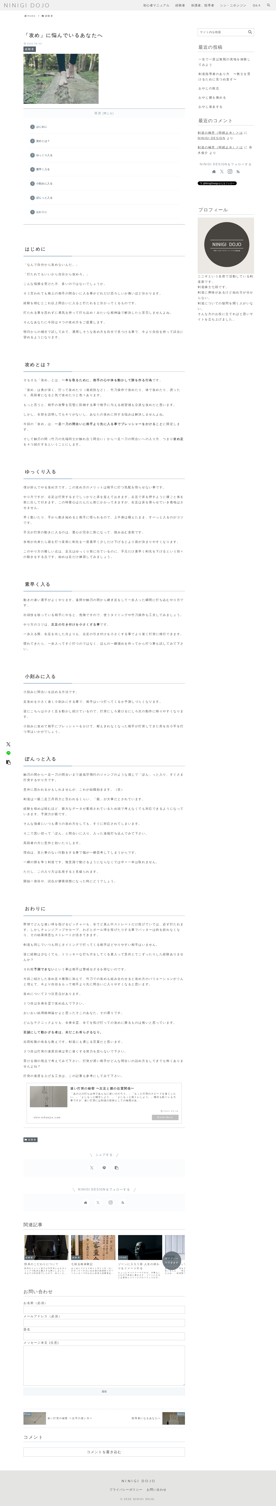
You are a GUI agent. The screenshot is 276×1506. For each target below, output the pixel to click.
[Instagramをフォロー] (110, 1202)
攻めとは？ (43, 140)
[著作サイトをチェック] (85, 1202)
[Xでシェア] (8, 744)
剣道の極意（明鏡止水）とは (220, 132)
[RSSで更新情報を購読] (123, 1202)
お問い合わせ (157, 1489)
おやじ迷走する (210, 106)
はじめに (41, 126)
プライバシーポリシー (126, 1489)
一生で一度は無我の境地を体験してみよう (224, 62)
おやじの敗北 (208, 88)
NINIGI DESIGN (211, 138)
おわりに (41, 211)
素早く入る (43, 169)
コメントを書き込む (104, 1452)
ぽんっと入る (44, 197)
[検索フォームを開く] (268, 5)
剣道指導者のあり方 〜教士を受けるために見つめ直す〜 (224, 76)
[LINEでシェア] (8, 753)
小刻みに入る (44, 183)
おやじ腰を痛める (212, 97)
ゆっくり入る (44, 155)
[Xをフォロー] (98, 1202)
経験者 (32, 1139)
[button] (8, 762)
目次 (97, 113)
